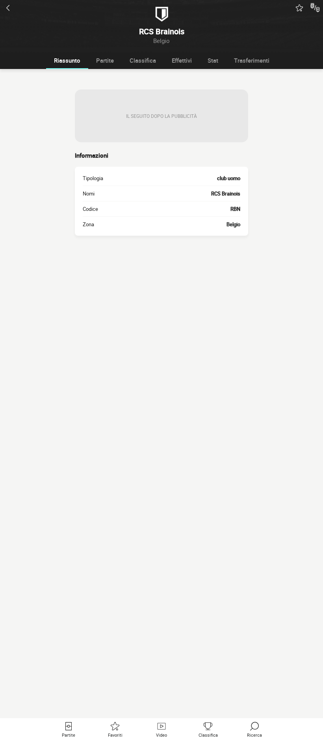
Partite (105, 60)
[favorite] (299, 8)
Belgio (233, 224)
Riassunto (67, 60)
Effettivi (182, 60)
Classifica (143, 60)
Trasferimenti (251, 60)
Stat (213, 60)
